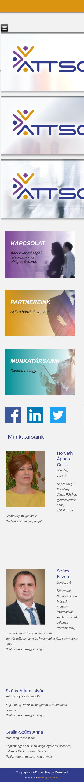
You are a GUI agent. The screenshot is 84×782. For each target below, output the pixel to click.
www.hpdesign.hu (48, 777)
